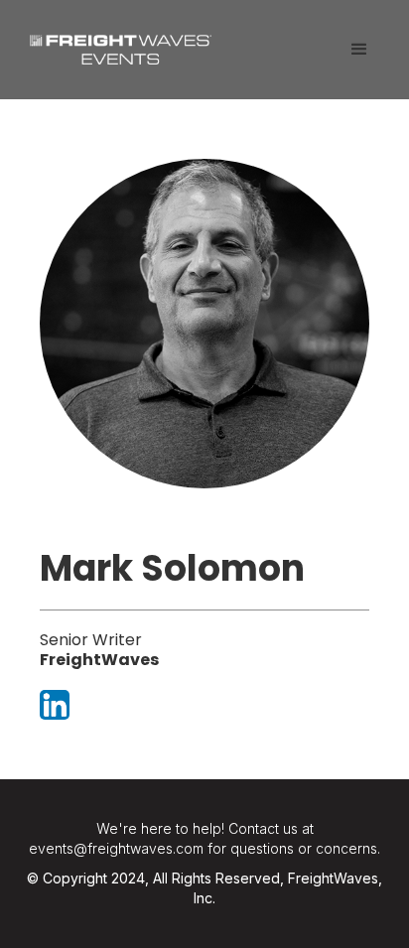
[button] (359, 49)
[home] (115, 42)
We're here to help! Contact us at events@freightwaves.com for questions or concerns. (204, 838)
